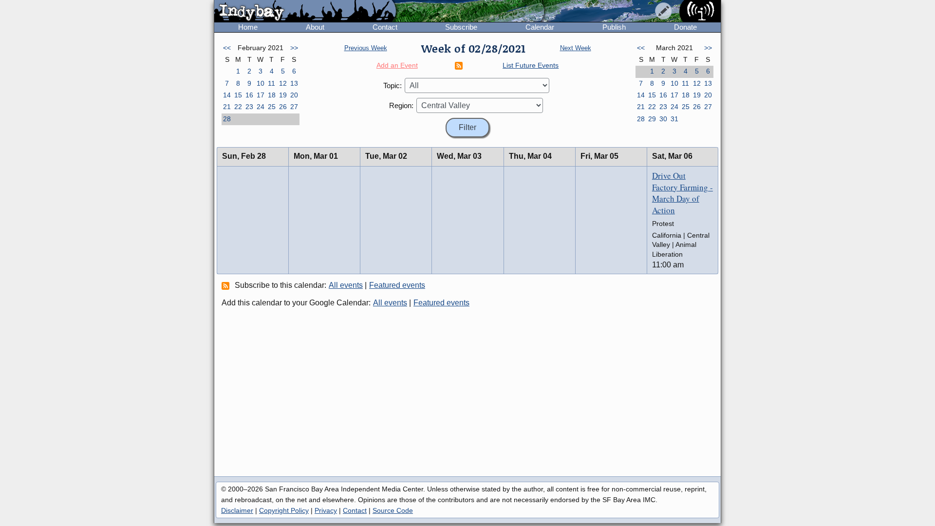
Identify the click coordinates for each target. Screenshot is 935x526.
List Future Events (531, 65)
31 (674, 119)
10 (260, 83)
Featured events (397, 285)
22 (238, 107)
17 (260, 95)
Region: (401, 105)
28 (227, 119)
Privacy (326, 510)
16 (249, 95)
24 (260, 107)
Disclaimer (237, 510)
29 (652, 119)
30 (663, 119)
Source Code (393, 510)
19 (283, 95)
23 (249, 107)
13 (294, 83)
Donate (685, 27)
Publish (614, 27)
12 (283, 83)
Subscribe (461, 27)
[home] (305, 11)
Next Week (575, 48)
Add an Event (397, 65)
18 (272, 95)
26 (283, 107)
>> (294, 48)
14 (227, 95)
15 (238, 95)
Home (248, 27)
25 (272, 107)
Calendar (539, 27)
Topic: (392, 85)
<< (227, 48)
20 (294, 95)
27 (294, 107)
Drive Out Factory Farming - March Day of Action (682, 193)
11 (271, 83)
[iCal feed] (227, 285)
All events (346, 285)
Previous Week (365, 48)
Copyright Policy (284, 510)
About (315, 27)
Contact (385, 27)
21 (227, 107)
